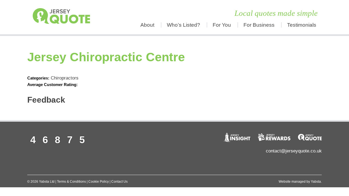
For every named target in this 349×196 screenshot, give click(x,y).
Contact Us (119, 181)
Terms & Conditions (71, 181)
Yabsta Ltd (47, 181)
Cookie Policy (98, 181)
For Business (259, 24)
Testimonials (301, 24)
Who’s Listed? (183, 24)
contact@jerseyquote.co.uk (294, 151)
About (147, 24)
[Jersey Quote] (64, 17)
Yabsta (316, 181)
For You (222, 24)
